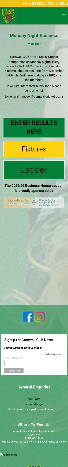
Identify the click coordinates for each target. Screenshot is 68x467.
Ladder (34, 169)
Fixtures (34, 149)
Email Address (13, 358)
